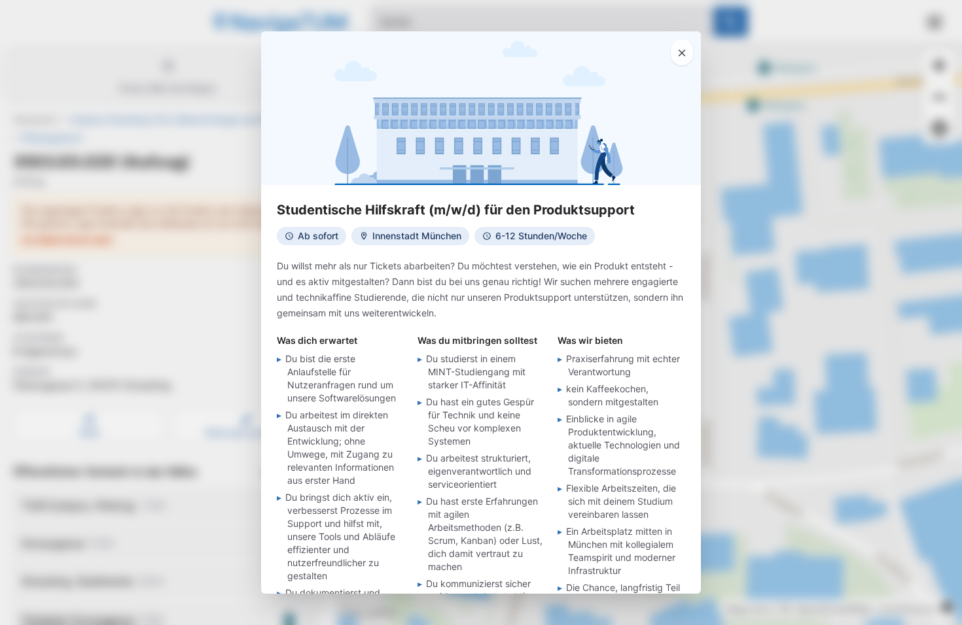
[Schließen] (682, 52)
